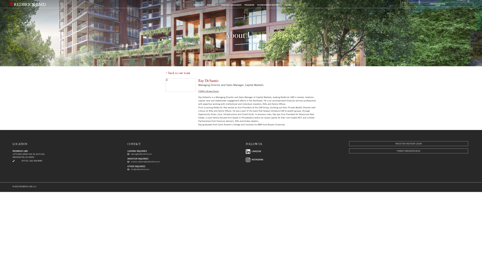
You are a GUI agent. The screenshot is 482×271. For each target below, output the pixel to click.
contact (288, 5)
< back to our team (178, 73)
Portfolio (211, 5)
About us (197, 5)
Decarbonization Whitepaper (269, 5)
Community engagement (231, 5)
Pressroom (249, 5)
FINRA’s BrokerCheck (208, 91)
